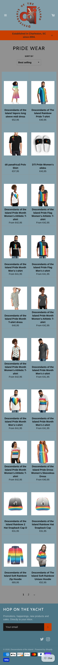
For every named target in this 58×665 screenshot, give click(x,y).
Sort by (29, 56)
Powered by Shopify (43, 649)
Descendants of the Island (22, 649)
